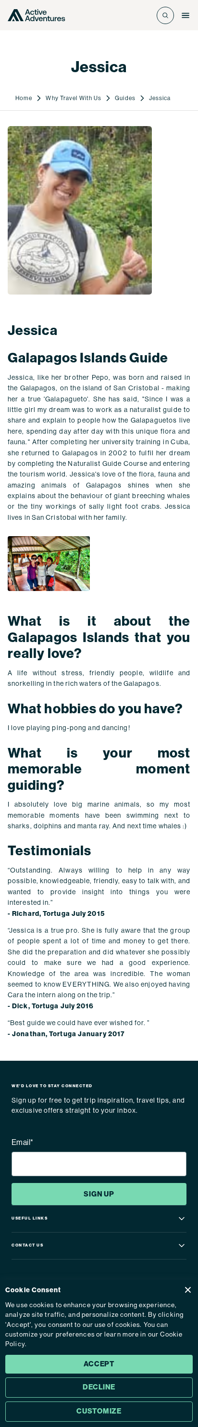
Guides (125, 98)
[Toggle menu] (185, 15)
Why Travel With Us (73, 98)
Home (23, 98)
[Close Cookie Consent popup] (188, 1290)
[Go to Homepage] (36, 15)
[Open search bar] (165, 15)
